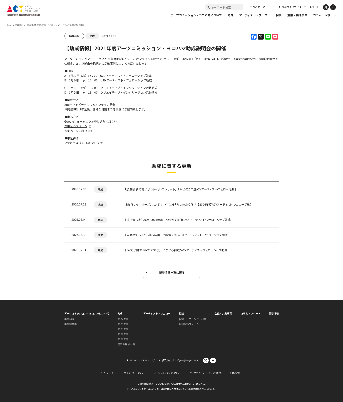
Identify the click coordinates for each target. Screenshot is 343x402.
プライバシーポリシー (134, 372)
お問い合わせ (236, 372)
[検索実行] (208, 7)
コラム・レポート (324, 15)
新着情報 (19, 25)
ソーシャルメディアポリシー (167, 372)
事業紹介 (69, 319)
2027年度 (123, 319)
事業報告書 (70, 324)
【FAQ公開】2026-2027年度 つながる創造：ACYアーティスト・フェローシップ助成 (176, 250)
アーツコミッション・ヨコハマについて (196, 15)
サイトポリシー (108, 372)
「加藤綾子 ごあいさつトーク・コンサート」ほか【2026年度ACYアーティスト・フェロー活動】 (180, 189)
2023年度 (123, 339)
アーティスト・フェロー (254, 15)
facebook (333, 7)
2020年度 (74, 36)
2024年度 (123, 334)
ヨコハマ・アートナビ (262, 7)
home (9, 25)
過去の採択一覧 (126, 344)
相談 (279, 15)
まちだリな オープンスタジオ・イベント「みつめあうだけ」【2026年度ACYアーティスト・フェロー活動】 (188, 204)
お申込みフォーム (75, 126)
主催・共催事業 (297, 15)
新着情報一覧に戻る (172, 272)
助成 (230, 15)
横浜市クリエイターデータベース (300, 7)
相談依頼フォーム (189, 324)
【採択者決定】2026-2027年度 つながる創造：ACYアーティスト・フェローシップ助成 (178, 219)
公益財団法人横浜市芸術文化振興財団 (179, 388)
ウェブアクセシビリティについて (205, 372)
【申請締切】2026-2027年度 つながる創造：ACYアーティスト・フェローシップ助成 (176, 235)
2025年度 (123, 329)
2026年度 (123, 324)
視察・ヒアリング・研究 (192, 319)
